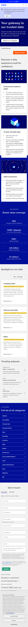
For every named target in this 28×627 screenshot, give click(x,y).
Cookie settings (14, 624)
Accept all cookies (14, 616)
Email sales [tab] (4, 492)
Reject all (14, 620)
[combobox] (14, 525)
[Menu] (26, 5)
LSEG (16, 1)
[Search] (23, 5)
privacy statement (5, 562)
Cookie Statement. (10, 613)
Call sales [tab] (11, 492)
